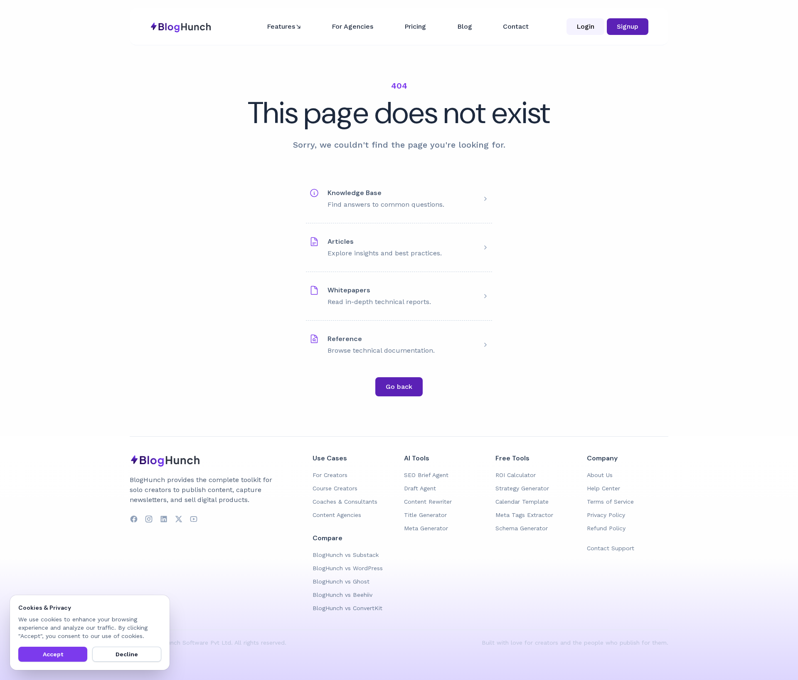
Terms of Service (610, 501)
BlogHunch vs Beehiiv (342, 594)
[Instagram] (149, 519)
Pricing (415, 26)
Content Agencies (337, 515)
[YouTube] (194, 519)
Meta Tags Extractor (524, 515)
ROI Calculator (515, 475)
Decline (127, 654)
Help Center (603, 488)
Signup (627, 26)
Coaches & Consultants (345, 501)
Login (585, 26)
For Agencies (352, 26)
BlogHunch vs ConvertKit (347, 608)
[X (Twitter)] (179, 519)
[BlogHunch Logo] (182, 26)
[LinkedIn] (164, 519)
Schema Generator (521, 528)
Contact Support (610, 548)
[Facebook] (134, 519)
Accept (53, 654)
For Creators (330, 475)
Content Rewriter (428, 501)
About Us (600, 475)
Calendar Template (522, 501)
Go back (399, 387)
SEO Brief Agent (426, 475)
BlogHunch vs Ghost (341, 581)
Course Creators (335, 488)
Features (281, 26)
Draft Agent (420, 488)
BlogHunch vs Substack (346, 554)
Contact (516, 26)
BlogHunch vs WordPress (348, 568)
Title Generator (425, 515)
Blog (464, 26)
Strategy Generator (522, 488)
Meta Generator (426, 528)
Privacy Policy (606, 515)
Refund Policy (606, 528)
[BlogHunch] (216, 460)
